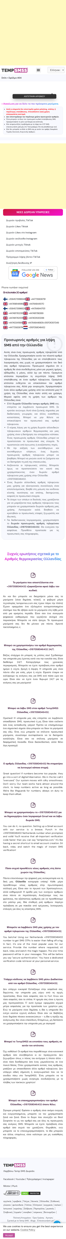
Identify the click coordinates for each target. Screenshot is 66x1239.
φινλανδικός (18, 1205)
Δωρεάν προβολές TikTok (19, 220)
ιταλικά (57, 1205)
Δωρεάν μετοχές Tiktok (18, 244)
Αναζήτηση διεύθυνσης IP (19, 263)
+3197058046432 (37, 327)
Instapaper (48, 1179)
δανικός (34, 1201)
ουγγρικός (48, 1205)
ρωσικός (50, 1208)
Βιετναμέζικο (49, 1212)
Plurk (14, 1186)
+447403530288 (36, 317)
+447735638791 (38, 299)
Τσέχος (26, 1201)
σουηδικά (27, 1212)
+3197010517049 (51, 322)
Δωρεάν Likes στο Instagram (21, 232)
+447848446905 (35, 322)
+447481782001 (15, 317)
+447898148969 (15, 303)
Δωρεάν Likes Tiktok (17, 226)
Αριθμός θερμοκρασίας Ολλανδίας (33, 559)
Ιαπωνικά (7, 1208)
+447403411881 (15, 322)
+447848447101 (38, 308)
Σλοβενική (7, 1212)
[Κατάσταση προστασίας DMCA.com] (31, 1194)
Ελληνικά (37, 1205)
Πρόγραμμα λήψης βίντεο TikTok (23, 256)
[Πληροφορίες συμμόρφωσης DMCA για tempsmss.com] (11, 1194)
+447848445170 (36, 303)
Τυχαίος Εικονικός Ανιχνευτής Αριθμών (20, 132)
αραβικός (17, 1201)
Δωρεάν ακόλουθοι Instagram (21, 238)
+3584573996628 (16, 308)
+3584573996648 (16, 299)
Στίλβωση (28, 1208)
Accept (9, 1235)
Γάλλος (28, 1205)
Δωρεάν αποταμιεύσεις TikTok (21, 250)
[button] (38, 70)
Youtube (20, 1179)
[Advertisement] (33, 32)
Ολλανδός (44, 1201)
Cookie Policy (27, 1229)
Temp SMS (19, 1171)
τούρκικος (37, 1212)
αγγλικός (7, 1201)
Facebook (8, 1179)
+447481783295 (15, 313)
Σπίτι (4, 77)
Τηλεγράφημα (32, 127)
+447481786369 (36, 313)
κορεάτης (18, 1208)
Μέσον (6, 1186)
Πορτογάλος (39, 1208)
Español (17, 1212)
